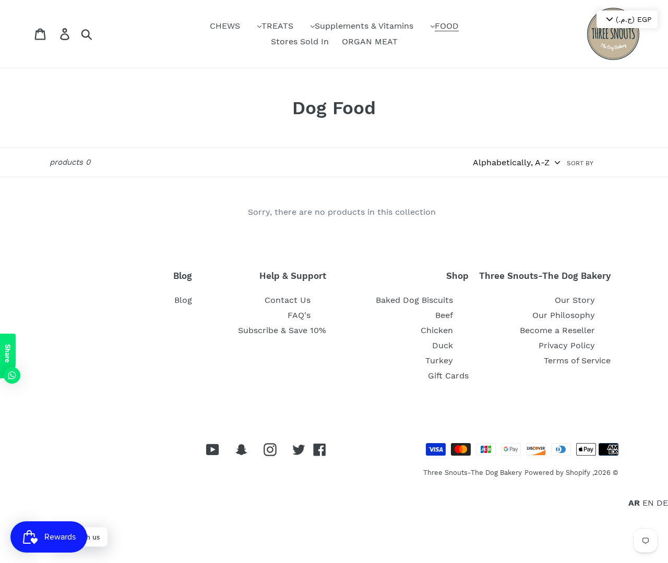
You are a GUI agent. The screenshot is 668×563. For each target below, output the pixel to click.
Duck (442, 345)
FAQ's (299, 315)
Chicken (437, 330)
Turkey (439, 360)
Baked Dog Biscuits (414, 300)
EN (648, 503)
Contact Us (288, 300)
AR (634, 503)
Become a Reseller (557, 330)
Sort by (580, 163)
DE (662, 503)
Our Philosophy (563, 315)
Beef (444, 315)
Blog (183, 300)
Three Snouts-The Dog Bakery (472, 472)
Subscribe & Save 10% (282, 330)
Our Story (575, 300)
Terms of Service (577, 360)
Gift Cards (448, 376)
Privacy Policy (567, 345)
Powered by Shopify (557, 472)
